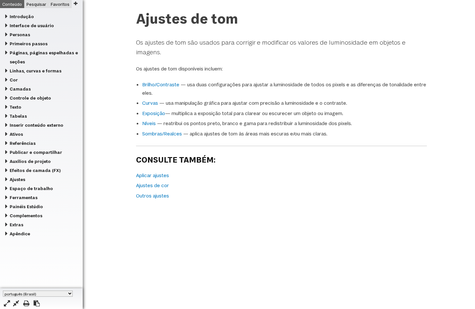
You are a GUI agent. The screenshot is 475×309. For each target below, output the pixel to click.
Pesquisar (36, 4)
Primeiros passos (29, 44)
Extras (16, 225)
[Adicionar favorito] (75, 3)
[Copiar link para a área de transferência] (37, 303)
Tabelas (18, 116)
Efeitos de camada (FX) (35, 170)
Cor (14, 80)
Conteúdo (12, 4)
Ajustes (17, 179)
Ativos (16, 134)
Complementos (26, 215)
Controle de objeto (30, 98)
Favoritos (60, 4)
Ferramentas (23, 197)
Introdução (22, 16)
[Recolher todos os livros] (16, 303)
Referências (23, 143)
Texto (15, 107)
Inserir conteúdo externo (36, 125)
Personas (20, 34)
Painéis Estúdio (26, 206)
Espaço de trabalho (31, 188)
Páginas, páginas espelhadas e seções (44, 57)
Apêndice (20, 234)
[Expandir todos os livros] (7, 303)
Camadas (20, 89)
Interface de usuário (32, 25)
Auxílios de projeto (30, 161)
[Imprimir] (26, 303)
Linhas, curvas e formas (35, 71)
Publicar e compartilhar (36, 152)
